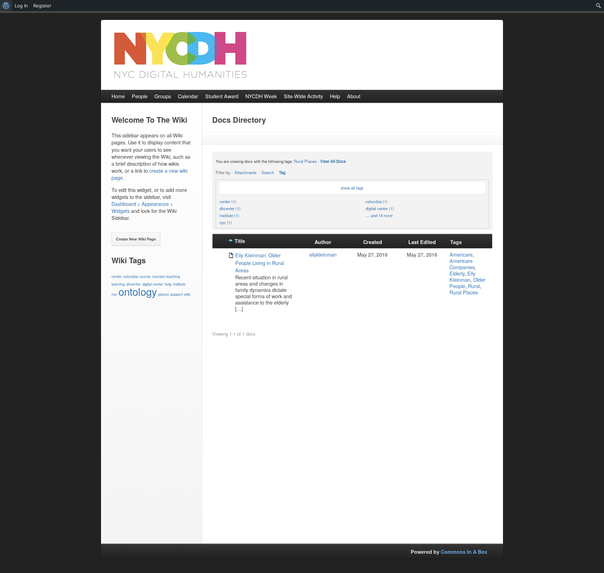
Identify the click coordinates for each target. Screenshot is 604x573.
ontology (137, 291)
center (117, 276)
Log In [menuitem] (21, 5)
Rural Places (305, 161)
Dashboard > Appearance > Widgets (142, 207)
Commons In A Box (464, 551)
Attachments (246, 172)
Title (240, 240)
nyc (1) (226, 222)
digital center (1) (380, 208)
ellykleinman (323, 254)
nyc (114, 294)
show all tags (352, 188)
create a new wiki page (149, 174)
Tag (282, 173)
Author (323, 241)
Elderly (457, 273)
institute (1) (229, 215)
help (168, 284)
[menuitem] (6, 5)
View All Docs (333, 161)
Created (372, 241)
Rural (474, 285)
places (163, 294)
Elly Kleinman (462, 276)
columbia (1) (377, 201)
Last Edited (422, 241)
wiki (187, 294)
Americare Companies (462, 264)
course (145, 276)
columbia (130, 276)
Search (267, 172)
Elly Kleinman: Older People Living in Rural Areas (259, 262)
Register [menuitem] (42, 5)
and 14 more (382, 215)
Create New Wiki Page (136, 239)
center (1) (228, 201)
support (176, 294)
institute (179, 284)
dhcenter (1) (230, 208)
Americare (461, 254)
